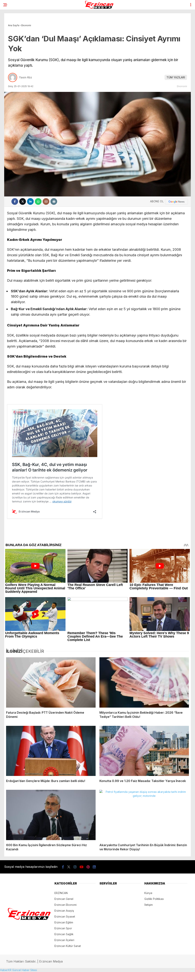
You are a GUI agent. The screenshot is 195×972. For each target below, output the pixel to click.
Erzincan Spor (63, 928)
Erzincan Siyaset (64, 916)
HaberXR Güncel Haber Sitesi (18, 970)
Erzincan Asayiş (64, 910)
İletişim (148, 904)
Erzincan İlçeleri (64, 940)
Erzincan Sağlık (64, 934)
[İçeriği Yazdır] (53, 201)
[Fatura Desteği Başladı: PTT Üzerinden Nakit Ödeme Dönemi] (51, 682)
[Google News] (176, 201)
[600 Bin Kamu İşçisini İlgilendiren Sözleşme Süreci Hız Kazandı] (51, 815)
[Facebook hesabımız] (63, 867)
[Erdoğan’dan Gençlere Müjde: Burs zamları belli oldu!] (51, 751)
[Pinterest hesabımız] (88, 867)
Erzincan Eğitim (63, 922)
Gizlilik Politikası (154, 898)
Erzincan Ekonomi (65, 904)
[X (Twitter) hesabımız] (68, 867)
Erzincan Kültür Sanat (67, 946)
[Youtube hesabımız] (81, 867)
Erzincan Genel (63, 898)
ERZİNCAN (61, 893)
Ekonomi (182, 86)
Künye (148, 893)
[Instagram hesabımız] (75, 867)
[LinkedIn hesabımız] (94, 867)
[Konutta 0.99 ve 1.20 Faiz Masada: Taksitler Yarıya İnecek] (144, 751)
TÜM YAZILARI (175, 77)
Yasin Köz (25, 77)
